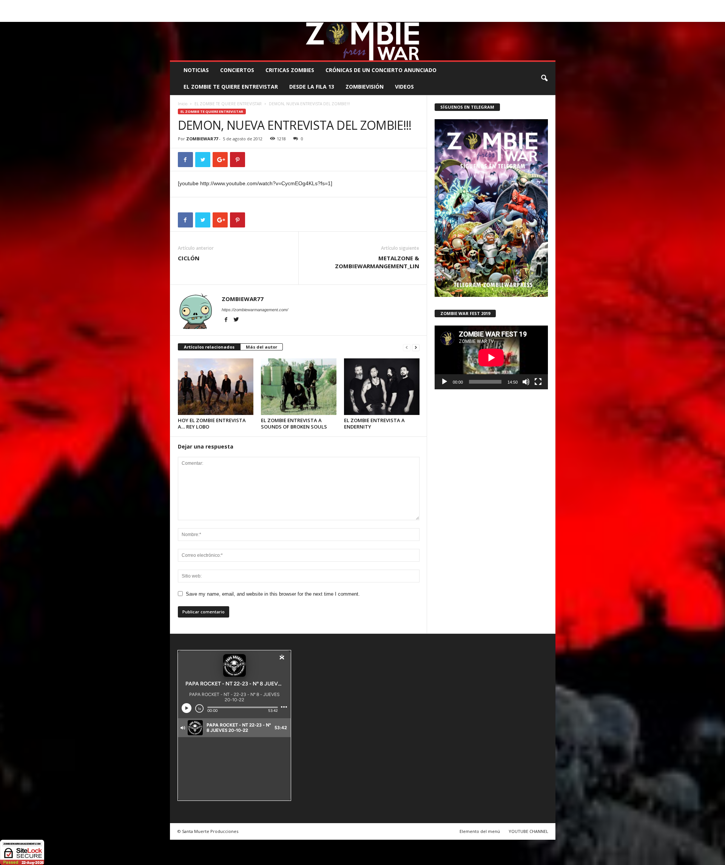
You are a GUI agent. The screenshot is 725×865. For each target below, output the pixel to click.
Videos (404, 86)
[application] (491, 357)
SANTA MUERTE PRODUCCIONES (298, 5)
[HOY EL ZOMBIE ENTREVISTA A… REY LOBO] (215, 386)
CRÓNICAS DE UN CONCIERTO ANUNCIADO (381, 70)
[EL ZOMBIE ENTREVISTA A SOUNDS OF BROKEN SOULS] (298, 386)
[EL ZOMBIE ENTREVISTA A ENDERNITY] (382, 386)
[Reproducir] (444, 382)
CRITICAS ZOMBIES (289, 70)
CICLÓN (188, 258)
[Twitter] (538, 16)
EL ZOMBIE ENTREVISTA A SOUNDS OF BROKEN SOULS (294, 423)
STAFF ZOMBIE (424, 5)
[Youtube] (549, 16)
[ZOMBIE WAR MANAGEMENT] (362, 41)
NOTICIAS (196, 70)
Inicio (182, 103)
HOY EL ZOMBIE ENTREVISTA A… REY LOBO (212, 423)
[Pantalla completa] (538, 382)
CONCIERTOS (237, 70)
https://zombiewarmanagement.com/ (255, 309)
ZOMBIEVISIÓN (365, 86)
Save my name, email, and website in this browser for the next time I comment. (273, 594)
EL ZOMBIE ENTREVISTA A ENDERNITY (374, 423)
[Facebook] (514, 16)
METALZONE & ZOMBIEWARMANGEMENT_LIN (377, 262)
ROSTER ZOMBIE (494, 5)
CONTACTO (458, 5)
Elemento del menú (480, 831)
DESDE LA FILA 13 (311, 86)
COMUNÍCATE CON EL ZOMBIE (371, 5)
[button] (544, 78)
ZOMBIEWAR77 (202, 138)
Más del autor (261, 347)
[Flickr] (526, 16)
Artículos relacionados (209, 347)
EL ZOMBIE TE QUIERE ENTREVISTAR (231, 86)
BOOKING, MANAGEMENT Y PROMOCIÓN (213, 5)
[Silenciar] (526, 382)
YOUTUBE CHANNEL (528, 831)
